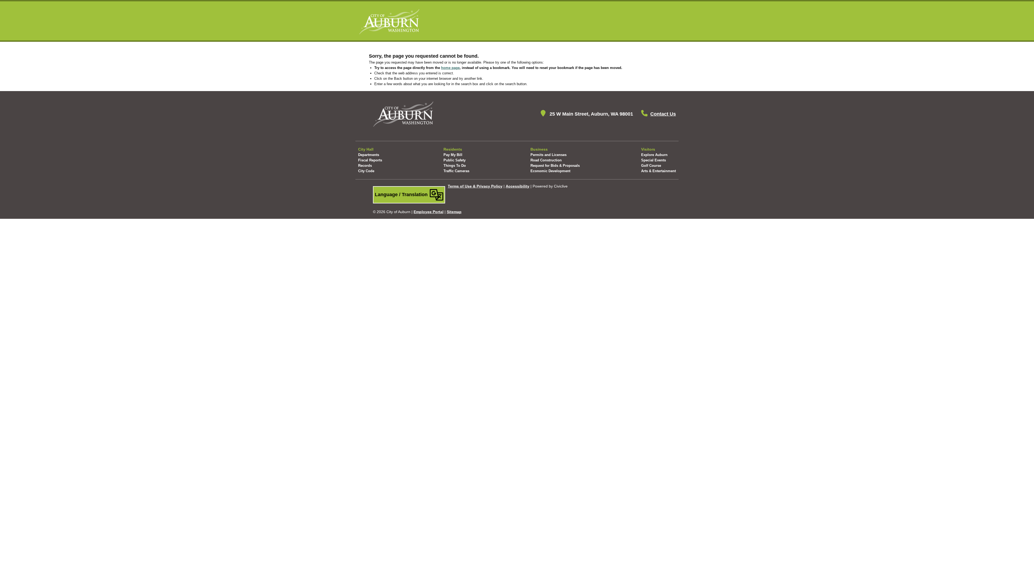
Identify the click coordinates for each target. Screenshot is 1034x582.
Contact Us (663, 114)
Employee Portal (428, 212)
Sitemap (454, 212)
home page (450, 68)
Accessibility (517, 186)
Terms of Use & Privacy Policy (475, 186)
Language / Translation (402, 194)
